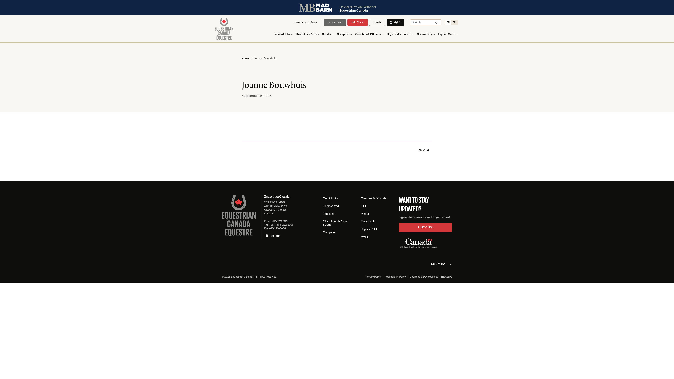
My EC (365, 237)
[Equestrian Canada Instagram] (272, 236)
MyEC (397, 22)
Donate (377, 22)
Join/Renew (301, 22)
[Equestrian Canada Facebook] (267, 236)
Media (365, 214)
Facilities (328, 214)
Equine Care (446, 34)
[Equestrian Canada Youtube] (278, 236)
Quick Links (335, 22)
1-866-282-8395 (284, 225)
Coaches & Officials (368, 34)
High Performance (399, 34)
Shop (314, 22)
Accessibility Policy (395, 277)
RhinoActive (445, 277)
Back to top (438, 264)
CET (363, 206)
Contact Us (368, 221)
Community (424, 34)
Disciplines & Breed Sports (313, 34)
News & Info (282, 34)
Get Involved (331, 206)
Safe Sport (357, 22)
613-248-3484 (277, 228)
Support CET (369, 229)
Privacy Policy (373, 277)
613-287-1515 (279, 221)
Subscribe (425, 227)
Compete (343, 34)
